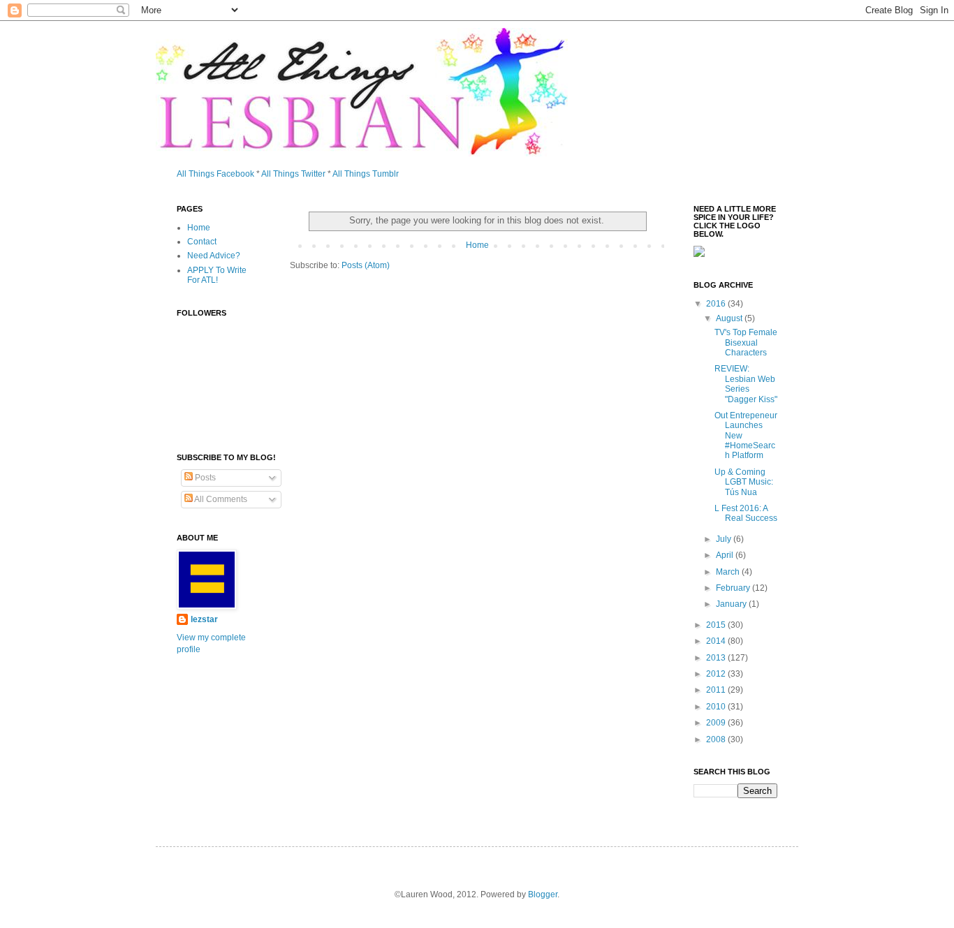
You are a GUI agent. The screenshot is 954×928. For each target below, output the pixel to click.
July (724, 539)
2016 (717, 304)
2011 (717, 690)
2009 (717, 723)
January (732, 604)
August (730, 318)
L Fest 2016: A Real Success (745, 513)
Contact (202, 241)
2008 (717, 739)
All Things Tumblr (365, 174)
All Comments (220, 499)
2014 (717, 641)
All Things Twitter (293, 174)
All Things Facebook (215, 174)
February (734, 588)
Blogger (542, 894)
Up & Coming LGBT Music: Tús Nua (743, 482)
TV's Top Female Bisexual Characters (745, 342)
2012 (717, 674)
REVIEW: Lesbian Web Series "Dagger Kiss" (745, 384)
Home (477, 245)
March (729, 572)
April (725, 555)
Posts (204, 478)
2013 (717, 658)
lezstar (204, 619)
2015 (717, 625)
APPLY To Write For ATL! (217, 275)
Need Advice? (213, 255)
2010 (717, 707)
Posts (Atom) (366, 265)
